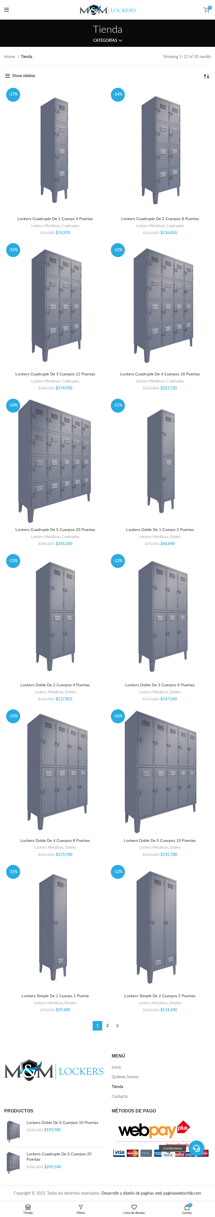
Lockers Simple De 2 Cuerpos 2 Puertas (159, 996)
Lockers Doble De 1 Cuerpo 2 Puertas (160, 529)
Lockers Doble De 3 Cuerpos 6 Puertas (160, 685)
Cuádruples (71, 226)
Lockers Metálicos (45, 226)
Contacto (120, 1097)
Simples (70, 1003)
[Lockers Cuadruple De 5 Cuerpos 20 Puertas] (13, 1162)
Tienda (117, 1087)
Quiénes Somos (125, 1077)
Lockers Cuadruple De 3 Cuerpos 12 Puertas (55, 374)
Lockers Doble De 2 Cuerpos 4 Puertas (55, 685)
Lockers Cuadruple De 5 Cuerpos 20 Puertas (55, 529)
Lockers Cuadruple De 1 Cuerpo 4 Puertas (55, 218)
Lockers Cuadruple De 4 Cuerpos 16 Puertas (160, 374)
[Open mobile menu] (6, 9)
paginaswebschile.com (182, 1193)
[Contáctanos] (196, 1148)
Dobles (175, 537)
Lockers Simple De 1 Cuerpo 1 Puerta (55, 996)
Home (10, 57)
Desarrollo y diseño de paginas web (131, 1193)
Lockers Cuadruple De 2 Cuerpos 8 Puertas (160, 218)
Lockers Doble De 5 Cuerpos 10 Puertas (160, 840)
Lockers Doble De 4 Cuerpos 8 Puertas (55, 840)
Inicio (116, 1068)
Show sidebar (23, 76)
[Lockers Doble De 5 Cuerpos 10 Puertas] (13, 1131)
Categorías (105, 41)
